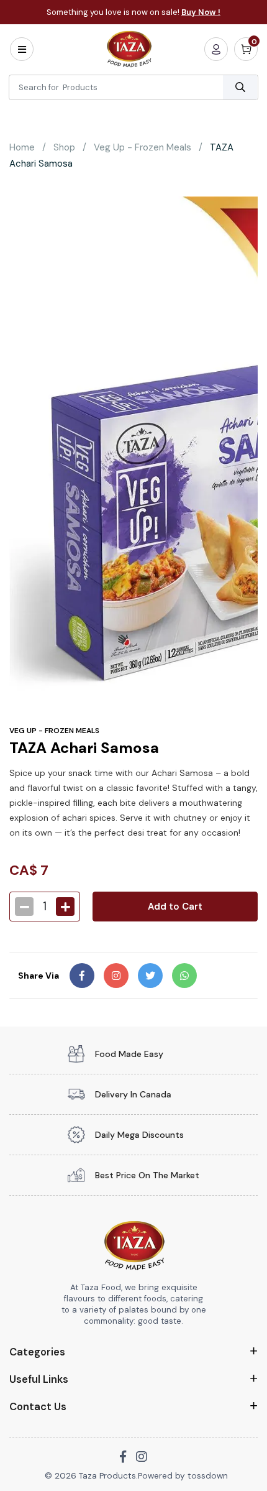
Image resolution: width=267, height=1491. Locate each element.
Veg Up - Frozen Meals (142, 147)
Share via (38, 975)
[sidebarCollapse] (21, 49)
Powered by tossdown (183, 1475)
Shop (64, 147)
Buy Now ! (200, 12)
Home (22, 147)
